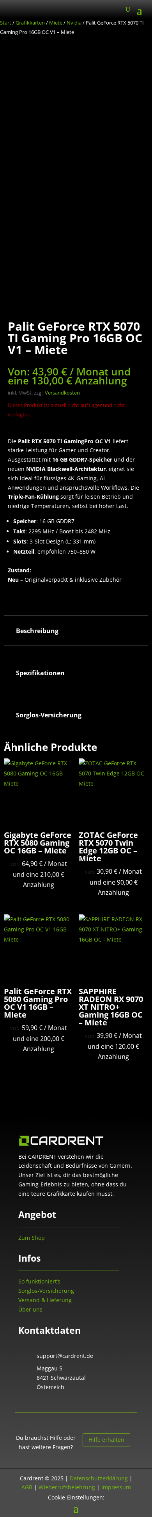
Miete (55, 22)
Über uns (30, 1309)
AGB (26, 1487)
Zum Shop (31, 1237)
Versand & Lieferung (45, 1300)
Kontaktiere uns (44, 1403)
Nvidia (74, 22)
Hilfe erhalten (106, 1439)
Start (5, 22)
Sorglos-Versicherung (46, 1290)
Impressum (116, 1487)
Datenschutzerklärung (99, 1478)
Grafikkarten (30, 22)
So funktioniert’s (39, 1281)
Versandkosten (62, 392)
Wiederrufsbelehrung (67, 1487)
